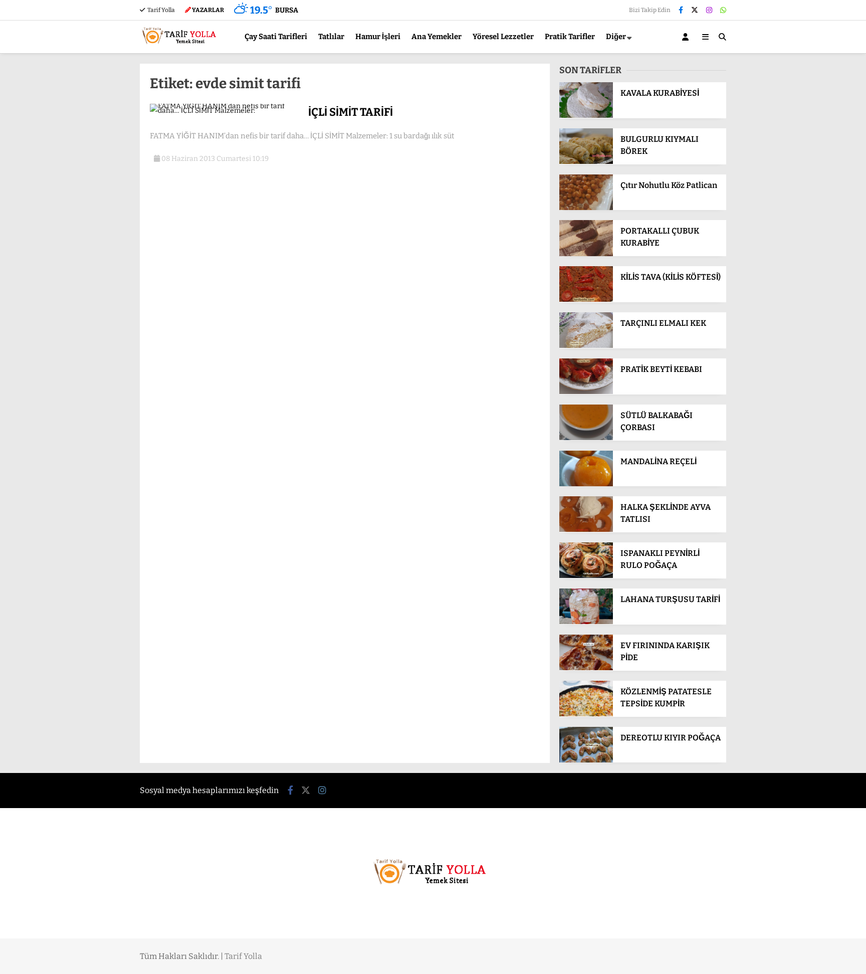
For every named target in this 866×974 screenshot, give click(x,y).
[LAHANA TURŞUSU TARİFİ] (586, 622)
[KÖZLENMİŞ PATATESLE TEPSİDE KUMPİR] (586, 714)
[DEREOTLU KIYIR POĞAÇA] (586, 760)
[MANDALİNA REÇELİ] (586, 484)
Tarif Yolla (160, 10)
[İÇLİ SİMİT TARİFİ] (225, 110)
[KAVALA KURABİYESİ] (586, 115)
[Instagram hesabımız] (709, 10)
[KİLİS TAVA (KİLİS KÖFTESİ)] (586, 299)
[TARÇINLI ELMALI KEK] (586, 345)
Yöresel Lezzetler (503, 36)
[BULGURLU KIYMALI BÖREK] (586, 161)
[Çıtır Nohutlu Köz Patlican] (586, 208)
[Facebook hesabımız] (681, 10)
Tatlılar (331, 36)
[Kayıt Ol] (687, 37)
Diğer (616, 36)
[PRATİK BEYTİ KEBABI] (586, 391)
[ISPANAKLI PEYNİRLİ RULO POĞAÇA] (586, 575)
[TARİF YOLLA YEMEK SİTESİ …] (181, 48)
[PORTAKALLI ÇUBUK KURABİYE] (586, 254)
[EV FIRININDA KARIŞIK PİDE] (586, 668)
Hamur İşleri (377, 36)
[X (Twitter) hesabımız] (694, 10)
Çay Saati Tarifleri (276, 36)
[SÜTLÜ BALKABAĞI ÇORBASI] (586, 438)
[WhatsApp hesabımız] (723, 10)
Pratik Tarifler (570, 36)
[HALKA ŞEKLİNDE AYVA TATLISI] (586, 529)
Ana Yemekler (436, 36)
